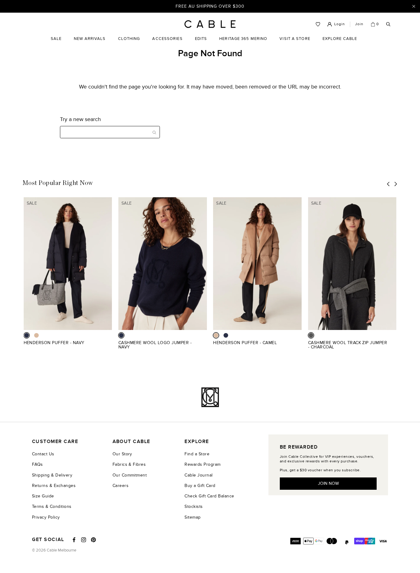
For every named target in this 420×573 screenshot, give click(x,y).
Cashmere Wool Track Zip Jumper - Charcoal (347, 345)
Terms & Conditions (52, 506)
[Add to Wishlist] (109, 346)
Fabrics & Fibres (129, 464)
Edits (201, 38)
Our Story (122, 454)
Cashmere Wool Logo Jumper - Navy (155, 345)
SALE (56, 43)
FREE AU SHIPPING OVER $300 (210, 6)
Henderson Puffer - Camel (245, 342)
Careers (121, 485)
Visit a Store (294, 43)
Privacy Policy (46, 517)
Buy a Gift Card (199, 485)
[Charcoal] (311, 335)
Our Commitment (130, 475)
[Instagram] (83, 539)
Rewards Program (202, 464)
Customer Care (55, 442)
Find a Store (196, 454)
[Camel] (36, 335)
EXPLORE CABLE (340, 38)
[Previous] (388, 184)
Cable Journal (198, 475)
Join (359, 24)
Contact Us (43, 454)
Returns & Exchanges (54, 485)
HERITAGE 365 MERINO (243, 38)
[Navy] (26, 335)
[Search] (388, 24)
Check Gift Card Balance (209, 496)
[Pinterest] (93, 539)
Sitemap (192, 517)
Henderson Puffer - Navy (54, 342)
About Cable (131, 442)
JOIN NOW (328, 483)
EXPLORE (196, 442)
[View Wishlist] (318, 24)
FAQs (37, 464)
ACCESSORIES (167, 43)
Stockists (193, 506)
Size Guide (43, 496)
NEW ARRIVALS (89, 38)
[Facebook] (74, 539)
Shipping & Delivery (52, 475)
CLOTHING (129, 43)
